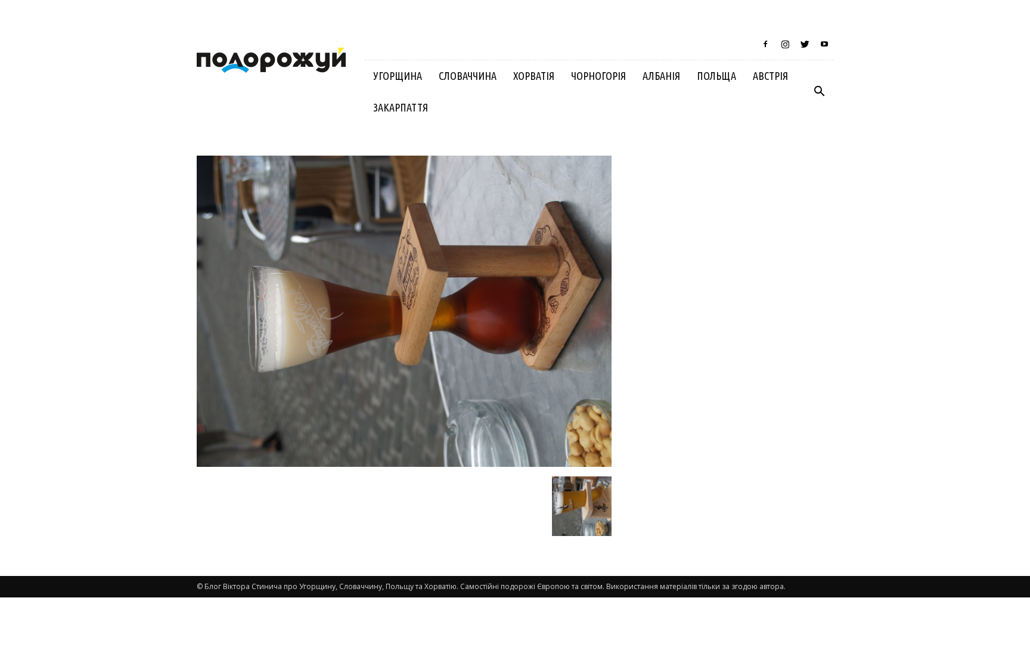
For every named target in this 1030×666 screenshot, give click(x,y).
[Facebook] (765, 44)
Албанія (661, 76)
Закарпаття (400, 107)
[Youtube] (824, 44)
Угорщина (397, 76)
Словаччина (468, 76)
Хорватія (533, 76)
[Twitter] (805, 44)
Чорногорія (598, 76)
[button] (819, 92)
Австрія (770, 76)
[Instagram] (785, 44)
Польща (716, 76)
